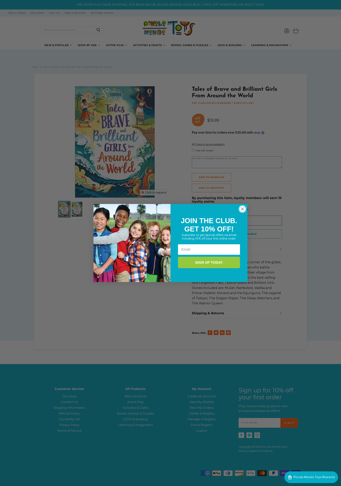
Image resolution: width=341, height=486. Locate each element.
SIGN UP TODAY (209, 262)
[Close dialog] (242, 209)
